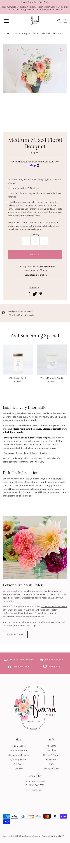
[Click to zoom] (61, 50)
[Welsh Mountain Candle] (52, 360)
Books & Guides (51, 768)
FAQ (51, 764)
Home (10, 33)
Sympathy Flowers (19, 759)
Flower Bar (51, 759)
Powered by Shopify (51, 836)
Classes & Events (51, 755)
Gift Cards (18, 764)
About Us (51, 745)
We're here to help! (54, 659)
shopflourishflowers (30, 836)
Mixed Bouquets (23, 33)
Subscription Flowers (18, 755)
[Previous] (9, 50)
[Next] (17, 50)
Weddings (51, 750)
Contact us (34, 288)
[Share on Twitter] (35, 295)
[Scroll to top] (62, 835)
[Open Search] (59, 21)
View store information (36, 274)
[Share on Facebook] (29, 295)
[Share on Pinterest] (40, 295)
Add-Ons (18, 768)
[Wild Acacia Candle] (18, 360)
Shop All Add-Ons (15, 634)
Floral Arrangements (19, 750)
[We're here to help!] (41, 660)
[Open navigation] (9, 21)
